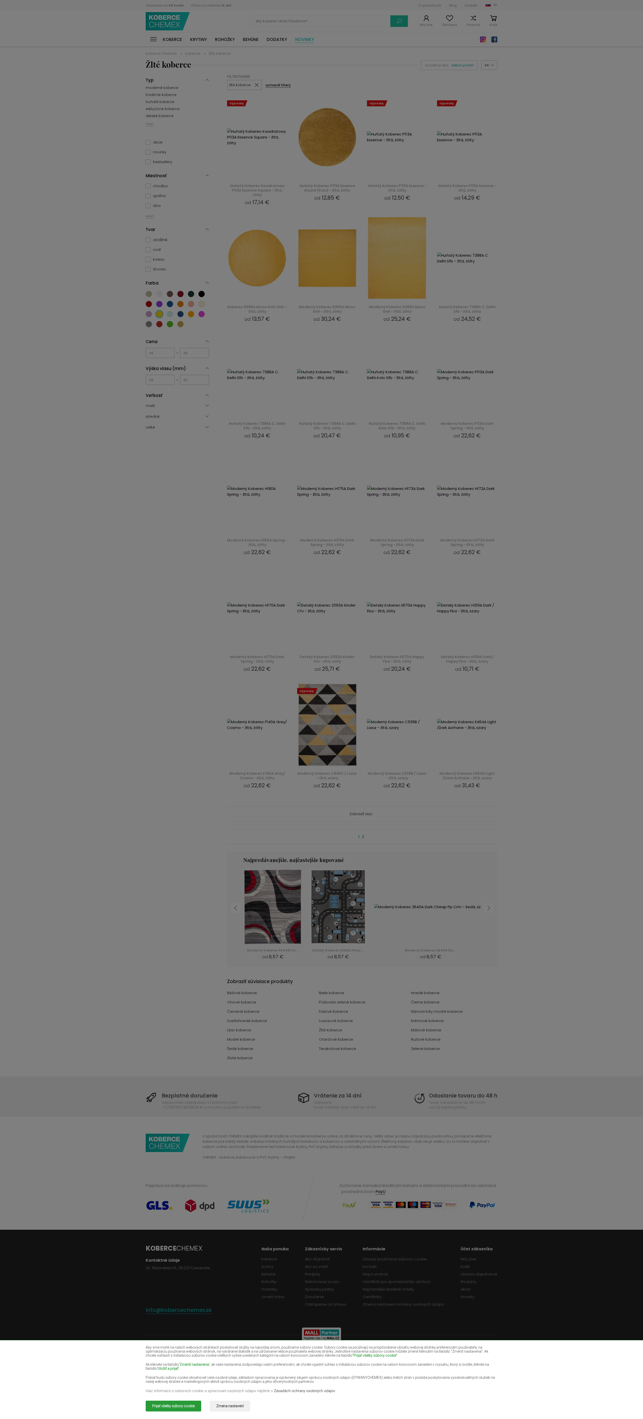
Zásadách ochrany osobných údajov (304, 1391)
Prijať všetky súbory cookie (173, 1406)
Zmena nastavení (230, 1406)
